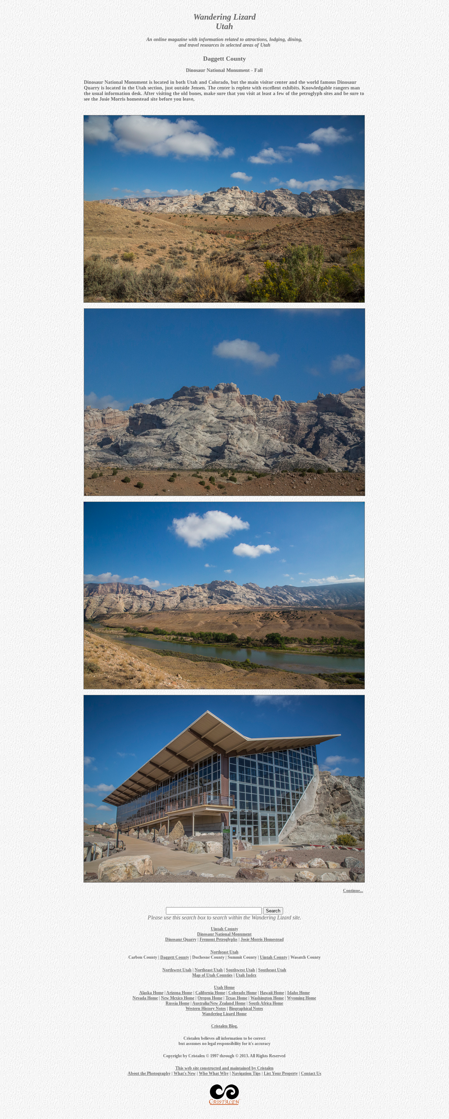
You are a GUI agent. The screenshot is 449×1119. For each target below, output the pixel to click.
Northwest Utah (177, 969)
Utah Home (224, 987)
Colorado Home (242, 992)
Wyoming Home (301, 998)
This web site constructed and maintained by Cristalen (224, 1068)
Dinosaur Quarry (180, 939)
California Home (210, 992)
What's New (185, 1073)
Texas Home (236, 998)
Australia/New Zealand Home (219, 1003)
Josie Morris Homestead (262, 939)
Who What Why (214, 1073)
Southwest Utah (240, 969)
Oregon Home (209, 998)
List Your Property (281, 1073)
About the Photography (149, 1073)
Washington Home (267, 998)
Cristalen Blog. (224, 1026)
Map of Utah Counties (212, 975)
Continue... (353, 890)
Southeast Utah (272, 969)
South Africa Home (266, 1003)
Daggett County (174, 957)
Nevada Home (145, 998)
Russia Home (177, 1003)
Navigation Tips (246, 1073)
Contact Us (311, 1073)
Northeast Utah (224, 952)
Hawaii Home (272, 992)
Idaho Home (298, 992)
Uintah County (224, 928)
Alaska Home (151, 992)
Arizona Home (179, 992)
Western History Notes (206, 1008)
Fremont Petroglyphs (218, 939)
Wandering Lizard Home (224, 1013)
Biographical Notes (246, 1008)
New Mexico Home (177, 998)
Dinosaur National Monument (224, 934)
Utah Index (246, 975)
